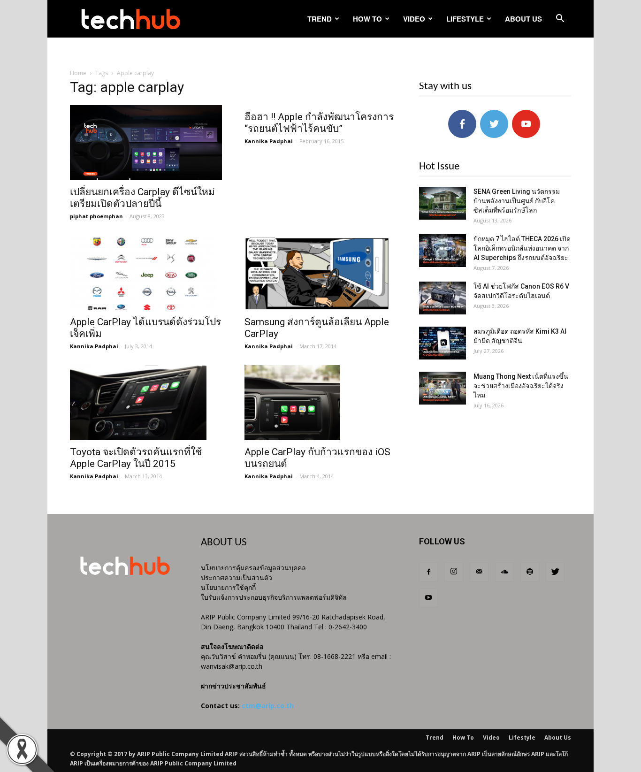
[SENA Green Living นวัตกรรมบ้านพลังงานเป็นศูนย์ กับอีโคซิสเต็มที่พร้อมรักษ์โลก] (442, 203)
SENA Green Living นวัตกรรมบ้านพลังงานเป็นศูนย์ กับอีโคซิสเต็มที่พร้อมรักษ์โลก (516, 201)
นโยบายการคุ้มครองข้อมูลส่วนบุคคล (253, 567)
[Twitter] (555, 572)
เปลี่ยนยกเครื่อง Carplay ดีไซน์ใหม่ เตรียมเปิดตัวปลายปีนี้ (142, 197)
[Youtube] (428, 598)
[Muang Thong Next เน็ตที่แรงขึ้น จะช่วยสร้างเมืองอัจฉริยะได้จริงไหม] (442, 388)
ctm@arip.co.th (268, 705)
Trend (319, 19)
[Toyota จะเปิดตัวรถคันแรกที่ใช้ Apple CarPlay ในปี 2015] (146, 402)
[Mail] (479, 572)
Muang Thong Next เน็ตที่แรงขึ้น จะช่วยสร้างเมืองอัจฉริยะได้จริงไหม (520, 386)
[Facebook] (428, 572)
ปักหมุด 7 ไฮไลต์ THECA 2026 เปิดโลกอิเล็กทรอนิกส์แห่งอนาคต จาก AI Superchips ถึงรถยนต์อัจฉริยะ (522, 248)
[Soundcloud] (504, 572)
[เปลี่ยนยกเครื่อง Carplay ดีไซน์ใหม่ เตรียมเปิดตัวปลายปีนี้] (146, 142)
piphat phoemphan (96, 216)
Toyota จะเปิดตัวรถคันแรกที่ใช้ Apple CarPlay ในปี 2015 (136, 457)
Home (78, 73)
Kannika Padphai (268, 141)
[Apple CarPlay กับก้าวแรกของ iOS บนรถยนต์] (320, 402)
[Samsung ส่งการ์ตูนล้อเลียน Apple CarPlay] (320, 272)
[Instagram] (453, 572)
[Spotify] (529, 572)
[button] (560, 19)
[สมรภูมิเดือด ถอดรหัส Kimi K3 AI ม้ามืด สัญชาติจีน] (442, 343)
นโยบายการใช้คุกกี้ (228, 587)
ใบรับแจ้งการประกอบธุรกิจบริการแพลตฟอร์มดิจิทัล (274, 597)
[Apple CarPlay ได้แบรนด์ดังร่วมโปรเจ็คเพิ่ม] (146, 272)
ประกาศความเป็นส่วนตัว (236, 577)
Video (414, 19)
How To (367, 19)
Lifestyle (465, 19)
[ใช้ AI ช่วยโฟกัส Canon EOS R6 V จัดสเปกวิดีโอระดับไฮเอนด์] (442, 298)
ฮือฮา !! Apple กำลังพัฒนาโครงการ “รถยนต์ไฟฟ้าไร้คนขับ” (319, 122)
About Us (523, 19)
